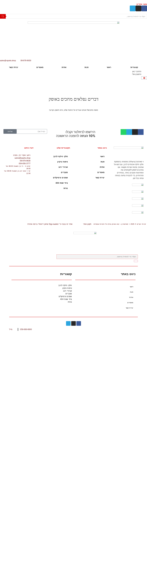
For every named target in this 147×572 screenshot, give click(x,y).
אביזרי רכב (63, 167)
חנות (86, 67)
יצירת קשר (13, 67)
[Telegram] (133, 8)
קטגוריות (134, 67)
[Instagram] (138, 8)
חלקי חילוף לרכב (60, 156)
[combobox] (97, 256)
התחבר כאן (136, 71)
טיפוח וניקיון (62, 162)
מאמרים (40, 67)
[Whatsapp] (123, 132)
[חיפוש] (136, 261)
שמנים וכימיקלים (60, 178)
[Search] (3, 16)
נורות (66, 188)
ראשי (109, 67)
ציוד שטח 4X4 (62, 183)
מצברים (64, 172)
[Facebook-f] (144, 8)
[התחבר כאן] (144, 73)
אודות (64, 67)
